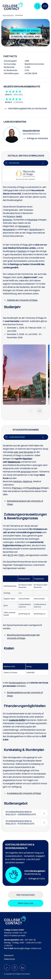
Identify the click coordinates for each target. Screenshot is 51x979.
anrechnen (26, 471)
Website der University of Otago (22, 300)
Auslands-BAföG (17, 720)
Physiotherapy (33, 488)
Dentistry (22, 251)
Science (11, 216)
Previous (31, 410)
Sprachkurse (35, 229)
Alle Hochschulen (8, 15)
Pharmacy (17, 488)
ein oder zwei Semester (21, 452)
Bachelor (27, 458)
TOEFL (21, 555)
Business (33, 219)
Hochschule (19, 15)
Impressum (9, 955)
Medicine (27, 481)
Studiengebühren (17, 682)
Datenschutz (9, 959)
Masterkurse (14, 461)
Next (39, 410)
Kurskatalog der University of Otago (24, 793)
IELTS (10, 555)
